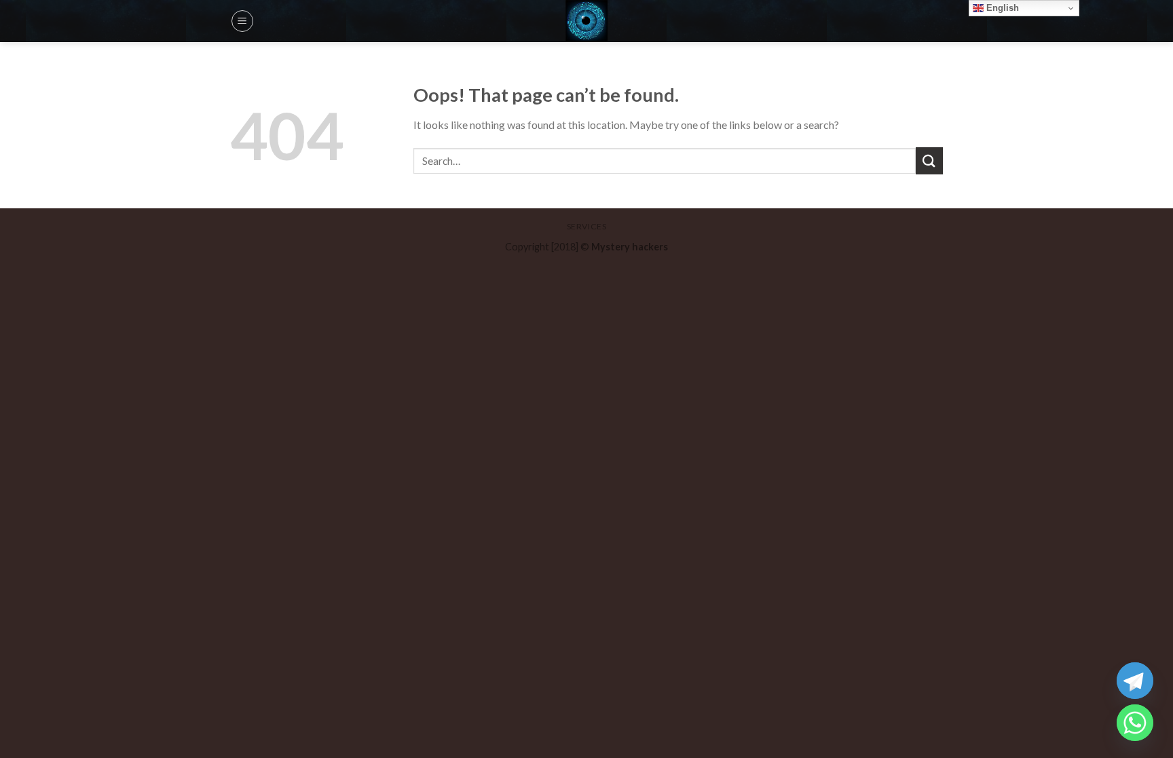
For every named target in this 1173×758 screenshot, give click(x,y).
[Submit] (929, 160)
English (1001, 8)
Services (587, 226)
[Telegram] (1135, 680)
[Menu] (242, 21)
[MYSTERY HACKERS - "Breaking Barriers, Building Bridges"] (586, 21)
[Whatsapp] (1135, 722)
